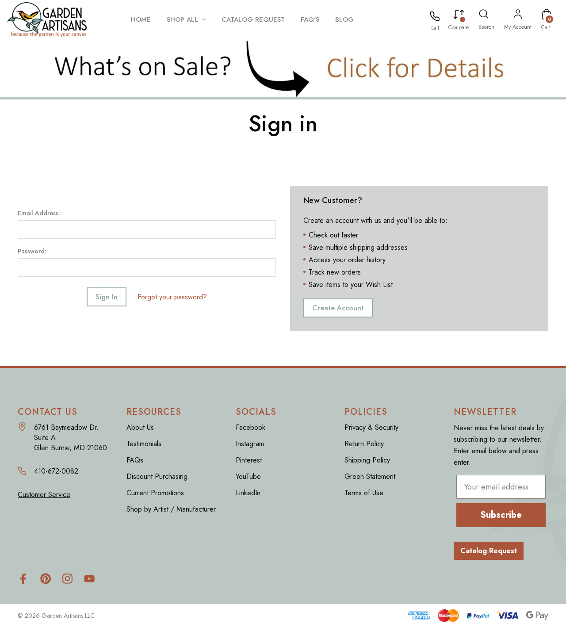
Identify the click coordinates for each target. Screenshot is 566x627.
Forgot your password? (172, 297)
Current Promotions (155, 493)
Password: (32, 251)
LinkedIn (248, 493)
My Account (518, 27)
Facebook (250, 427)
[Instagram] (67, 578)
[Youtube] (89, 578)
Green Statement (369, 476)
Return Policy (364, 444)
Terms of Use (363, 493)
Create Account (338, 308)
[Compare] (458, 16)
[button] (283, 68)
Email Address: (39, 213)
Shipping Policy (367, 460)
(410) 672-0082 (435, 27)
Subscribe (501, 514)
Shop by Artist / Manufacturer (171, 509)
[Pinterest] (45, 578)
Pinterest (249, 460)
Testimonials (143, 444)
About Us (140, 427)
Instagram (250, 444)
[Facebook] (23, 578)
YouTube (248, 476)
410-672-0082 (56, 471)
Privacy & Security (371, 427)
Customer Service (44, 494)
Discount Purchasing (156, 476)
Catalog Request (488, 551)
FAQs (134, 460)
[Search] (483, 15)
